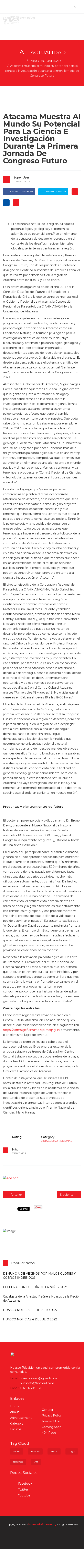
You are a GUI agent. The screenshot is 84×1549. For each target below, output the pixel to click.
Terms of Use (51, 1421)
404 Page (49, 1433)
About (14, 1412)
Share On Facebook (21, 191)
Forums (15, 1429)
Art (36, 1461)
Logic (72, 1451)
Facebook (24, 1483)
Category (16, 1423)
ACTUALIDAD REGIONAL (56, 1140)
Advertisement (21, 1418)
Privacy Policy (52, 1415)
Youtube (23, 1495)
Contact (47, 1410)
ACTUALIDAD (51, 61)
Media (54, 1451)
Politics (35, 1451)
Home (14, 1406)
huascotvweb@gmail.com (38, 1378)
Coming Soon (51, 1427)
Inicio (33, 61)
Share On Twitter (55, 191)
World (16, 1451)
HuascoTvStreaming (42, 1524)
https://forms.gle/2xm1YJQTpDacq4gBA (31, 1030)
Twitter (22, 1489)
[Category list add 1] (42, 1178)
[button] (66, 6)
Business (18, 1461)
